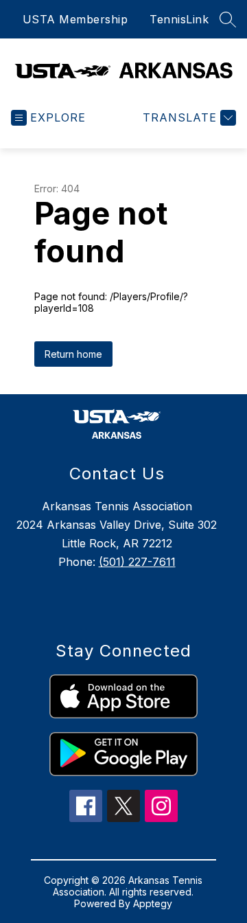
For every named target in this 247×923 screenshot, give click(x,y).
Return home (73, 354)
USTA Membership (75, 19)
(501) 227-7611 (137, 562)
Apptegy (152, 903)
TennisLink (179, 19)
